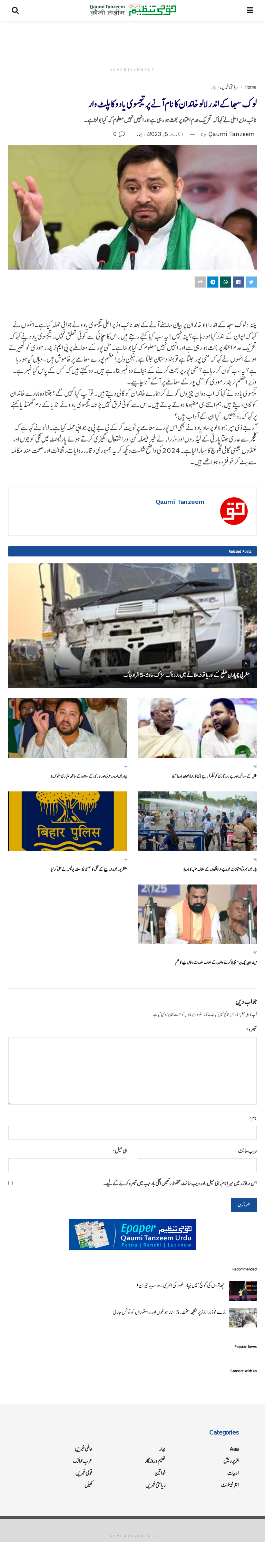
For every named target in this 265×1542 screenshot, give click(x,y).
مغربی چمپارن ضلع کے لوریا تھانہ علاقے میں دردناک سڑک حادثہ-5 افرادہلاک (187, 674)
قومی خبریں (84, 1473)
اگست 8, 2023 (166, 133)
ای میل (119, 1150)
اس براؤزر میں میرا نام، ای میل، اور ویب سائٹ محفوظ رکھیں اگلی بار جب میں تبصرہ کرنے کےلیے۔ (180, 1183)
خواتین (160, 1473)
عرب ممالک (82, 1461)
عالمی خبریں (83, 1448)
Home (251, 87)
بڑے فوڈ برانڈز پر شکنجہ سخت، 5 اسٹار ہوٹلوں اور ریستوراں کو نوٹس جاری (169, 1312)
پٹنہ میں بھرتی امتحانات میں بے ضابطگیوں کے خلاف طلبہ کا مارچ (220, 869)
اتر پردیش (231, 1461)
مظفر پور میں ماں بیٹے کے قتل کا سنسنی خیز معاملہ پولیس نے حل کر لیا (89, 869)
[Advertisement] (132, 41)
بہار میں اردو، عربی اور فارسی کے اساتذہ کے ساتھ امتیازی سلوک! (89, 776)
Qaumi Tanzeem (231, 133)
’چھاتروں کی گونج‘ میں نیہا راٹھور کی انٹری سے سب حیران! (181, 1285)
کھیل (88, 1485)
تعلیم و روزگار (155, 1461)
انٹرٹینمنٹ (230, 1485)
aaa (234, 1448)
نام (253, 1118)
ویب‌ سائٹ (247, 1150)
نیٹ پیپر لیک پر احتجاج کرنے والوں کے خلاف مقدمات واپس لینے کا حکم (216, 962)
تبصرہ (251, 1029)
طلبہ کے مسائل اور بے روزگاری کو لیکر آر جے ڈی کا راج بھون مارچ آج (214, 776)
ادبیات (233, 1473)
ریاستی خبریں (229, 87)
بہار (214, 87)
